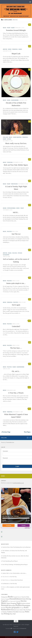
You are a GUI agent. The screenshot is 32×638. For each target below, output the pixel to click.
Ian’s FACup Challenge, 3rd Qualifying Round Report (15, 564)
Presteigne (14, 184)
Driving (5, 49)
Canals (15, 597)
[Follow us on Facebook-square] (28, 438)
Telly (24, 609)
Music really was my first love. (16, 143)
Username (5, 451)
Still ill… (16, 212)
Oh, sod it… (16, 371)
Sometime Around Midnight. (16, 30)
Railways (13, 609)
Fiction (9, 601)
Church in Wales (25, 597)
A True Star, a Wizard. (16, 393)
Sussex (9, 139)
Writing (6, 614)
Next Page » (27, 432)
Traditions (10, 612)
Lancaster (18, 601)
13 (29, 387)
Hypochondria (11, 208)
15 (29, 320)
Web (2, 614)
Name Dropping (17, 137)
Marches (23, 601)
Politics (9, 231)
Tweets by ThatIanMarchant (7, 442)
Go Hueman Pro (23, 628)
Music (4, 27)
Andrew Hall (5, 573)
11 (29, 408)
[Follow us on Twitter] (30, 438)
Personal (15, 49)
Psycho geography (13, 607)
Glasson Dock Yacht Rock (17, 580)
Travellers (16, 612)
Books (4, 208)
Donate (23, 525)
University (22, 612)
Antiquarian (4, 597)
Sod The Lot (16, 234)
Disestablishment (15, 599)
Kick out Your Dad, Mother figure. (16, 165)
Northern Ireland (25, 603)
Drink (24, 599)
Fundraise (8, 525)
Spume (17, 609)
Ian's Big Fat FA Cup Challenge (10, 516)
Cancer (19, 597)
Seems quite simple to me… (16, 283)
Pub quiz (22, 607)
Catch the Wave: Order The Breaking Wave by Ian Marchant (16, 547)
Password (5, 458)
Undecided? (16, 326)
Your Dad (9, 162)
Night (8, 27)
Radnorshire (15, 100)
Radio (13, 27)
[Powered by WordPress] (11, 628)
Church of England (5, 599)
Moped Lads (16, 54)
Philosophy (11, 605)
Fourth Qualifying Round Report (10, 561)
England (5, 137)
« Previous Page (5, 432)
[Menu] (30, 2)
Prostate (3, 607)
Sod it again (16, 305)
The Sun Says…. (16, 348)
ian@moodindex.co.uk (18, 482)
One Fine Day (13, 576)
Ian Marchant (5, 583)
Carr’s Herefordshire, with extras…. (18, 573)
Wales (27, 612)
